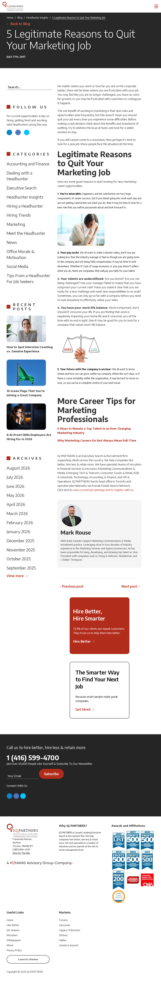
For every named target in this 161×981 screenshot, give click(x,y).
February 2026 (20, 522)
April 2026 (16, 504)
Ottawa (63, 935)
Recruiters (12, 935)
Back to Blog (20, 23)
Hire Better (13, 925)
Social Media (17, 266)
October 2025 (19, 558)
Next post (129, 586)
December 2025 (20, 540)
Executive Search (22, 187)
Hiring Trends (19, 215)
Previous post (72, 586)
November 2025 (21, 549)
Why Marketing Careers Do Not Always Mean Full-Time (96, 440)
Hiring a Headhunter (25, 206)
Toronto (63, 920)
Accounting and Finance (28, 163)
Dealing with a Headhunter (19, 175)
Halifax (63, 940)
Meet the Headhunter (26, 233)
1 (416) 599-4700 (33, 757)
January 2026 (18, 531)
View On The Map (21, 853)
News (12, 242)
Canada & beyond (68, 945)
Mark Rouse (76, 532)
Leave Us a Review (28, 959)
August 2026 (18, 468)
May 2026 (15, 495)
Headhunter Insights (37, 17)
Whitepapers (14, 940)
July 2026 (15, 477)
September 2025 (21, 567)
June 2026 (15, 486)
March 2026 (17, 513)
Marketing (16, 224)
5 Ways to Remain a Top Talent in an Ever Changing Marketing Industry (94, 430)
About (10, 945)
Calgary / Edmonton (69, 930)
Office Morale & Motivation (20, 254)
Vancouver (64, 925)
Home (10, 17)
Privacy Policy (14, 950)
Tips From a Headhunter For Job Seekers (28, 278)
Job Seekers (13, 930)
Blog (19, 17)
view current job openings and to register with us (103, 490)
